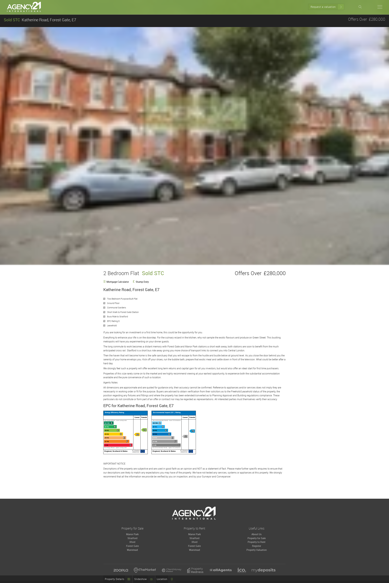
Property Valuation (256, 550)
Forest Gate (132, 546)
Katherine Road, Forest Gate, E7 (40, 19)
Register (256, 546)
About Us (256, 534)
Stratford (132, 538)
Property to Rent (256, 542)
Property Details (114, 579)
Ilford (132, 542)
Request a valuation (323, 7)
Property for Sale (257, 538)
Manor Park (132, 534)
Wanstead (132, 550)
